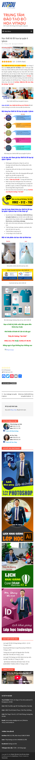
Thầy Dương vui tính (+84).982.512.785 (16, 739)
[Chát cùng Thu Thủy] (6, 437)
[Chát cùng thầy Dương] (6, 426)
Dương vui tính (12, 744)
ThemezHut (4, 758)
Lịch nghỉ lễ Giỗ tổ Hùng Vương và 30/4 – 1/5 (16, 643)
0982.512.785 (9, 341)
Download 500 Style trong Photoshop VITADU (16, 648)
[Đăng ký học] (17, 357)
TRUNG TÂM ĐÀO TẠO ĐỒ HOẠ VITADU (14, 18)
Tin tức (14, 383)
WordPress (15, 756)
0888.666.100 (16, 439)
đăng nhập (13, 410)
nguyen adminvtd (18, 44)
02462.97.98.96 (25, 341)
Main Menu (8, 31)
